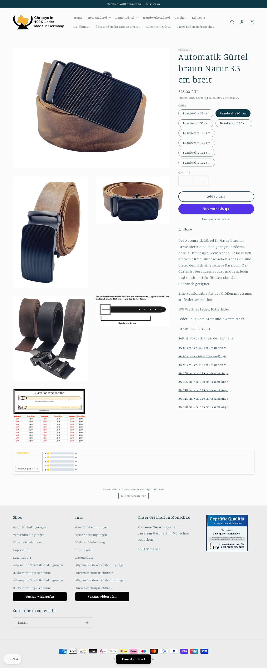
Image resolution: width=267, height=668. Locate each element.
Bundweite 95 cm (196, 123)
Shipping (202, 97)
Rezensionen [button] (20, 479)
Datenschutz (22, 557)
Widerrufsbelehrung (28, 542)
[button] (99, 17)
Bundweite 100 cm (234, 123)
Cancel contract (133, 659)
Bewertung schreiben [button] (28, 469)
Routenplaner (149, 549)
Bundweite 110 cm (196, 143)
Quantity (184, 172)
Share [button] (187, 229)
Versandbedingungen (29, 535)
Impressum (21, 550)
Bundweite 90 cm (233, 113)
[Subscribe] (87, 622)
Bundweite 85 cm (196, 113)
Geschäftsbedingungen (30, 527)
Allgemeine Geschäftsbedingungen (38, 565)
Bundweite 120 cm (196, 162)
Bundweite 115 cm (196, 152)
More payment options (216, 219)
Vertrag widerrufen (40, 596)
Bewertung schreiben (133, 495)
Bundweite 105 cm (196, 133)
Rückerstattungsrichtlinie (32, 572)
